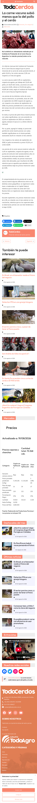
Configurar (18, 794)
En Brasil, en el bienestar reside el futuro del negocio (18, 276)
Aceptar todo (18, 790)
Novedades (16, 678)
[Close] (35, 775)
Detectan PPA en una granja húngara (17, 302)
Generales (21, 24)
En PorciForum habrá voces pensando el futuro (24, 544)
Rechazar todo (18, 799)
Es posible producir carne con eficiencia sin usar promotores (24, 621)
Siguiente (29, 241)
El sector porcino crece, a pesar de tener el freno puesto (16, 328)
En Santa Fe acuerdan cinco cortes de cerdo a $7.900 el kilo (17, 379)
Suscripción (20, 1)
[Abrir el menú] (3, 2)
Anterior (7, 241)
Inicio (9, 678)
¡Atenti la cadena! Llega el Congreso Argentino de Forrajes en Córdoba (17, 406)
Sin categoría (28, 24)
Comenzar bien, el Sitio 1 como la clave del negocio (24, 607)
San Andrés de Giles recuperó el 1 (15, 353)
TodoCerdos (7, 27)
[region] (18, 788)
